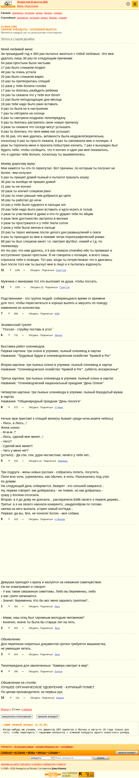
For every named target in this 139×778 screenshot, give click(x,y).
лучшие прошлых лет (47, 746)
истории (29, 12)
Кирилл (60, 698)
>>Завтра (26, 709)
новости (61, 764)
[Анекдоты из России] (8, 4)
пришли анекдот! (127, 752)
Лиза (57, 606)
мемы (39, 12)
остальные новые (24, 746)
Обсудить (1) (35, 461)
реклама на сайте (10, 764)
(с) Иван (59, 407)
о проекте (37, 764)
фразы (48, 12)
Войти (20, 6)
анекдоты (17, 12)
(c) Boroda (60, 519)
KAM (57, 313)
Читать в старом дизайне (18, 39)
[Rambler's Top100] (53, 774)
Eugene (58, 671)
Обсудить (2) (36, 287)
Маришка (63, 461)
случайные (67, 746)
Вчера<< (6, 709)
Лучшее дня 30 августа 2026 (32, 2)
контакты (25, 764)
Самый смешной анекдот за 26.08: (25, 724)
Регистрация (31, 6)
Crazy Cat (61, 270)
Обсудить (35, 270)
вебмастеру (50, 764)
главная (6, 752)
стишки (58, 12)
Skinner (58, 335)
